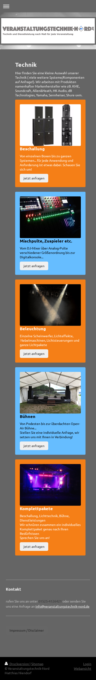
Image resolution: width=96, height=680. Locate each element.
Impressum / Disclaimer (27, 630)
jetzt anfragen (34, 178)
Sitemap (37, 664)
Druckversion (19, 664)
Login (87, 664)
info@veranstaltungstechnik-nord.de (62, 606)
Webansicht (82, 668)
